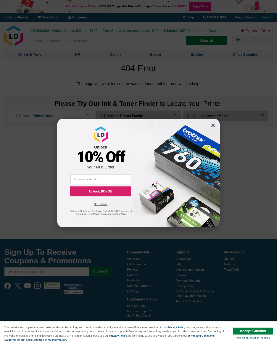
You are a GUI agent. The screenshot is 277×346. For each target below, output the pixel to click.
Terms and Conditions (201, 335)
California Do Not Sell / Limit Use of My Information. (35, 339)
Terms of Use (118, 214)
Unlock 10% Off (100, 191)
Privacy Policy (176, 327)
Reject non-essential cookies (253, 337)
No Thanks (101, 204)
